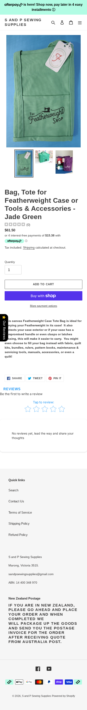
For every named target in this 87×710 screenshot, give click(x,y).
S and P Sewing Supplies (23, 22)
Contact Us (16, 501)
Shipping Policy (19, 523)
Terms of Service (20, 512)
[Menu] (79, 22)
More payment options (43, 305)
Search (13, 490)
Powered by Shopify (63, 696)
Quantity (10, 262)
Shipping (29, 247)
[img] (15, 225)
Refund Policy (18, 535)
